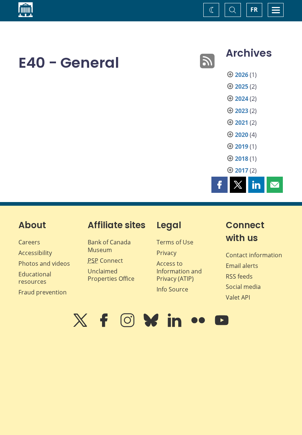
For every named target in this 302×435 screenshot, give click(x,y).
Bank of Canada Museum (109, 246)
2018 (241, 159)
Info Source (172, 289)
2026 (241, 75)
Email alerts (242, 266)
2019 (241, 146)
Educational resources (34, 278)
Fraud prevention (42, 292)
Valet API (238, 297)
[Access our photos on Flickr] (199, 325)
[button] (219, 185)
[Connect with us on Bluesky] (152, 325)
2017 (241, 170)
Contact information (254, 255)
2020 (241, 135)
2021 (241, 123)
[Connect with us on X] (81, 325)
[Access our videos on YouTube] (222, 325)
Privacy (166, 253)
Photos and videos (44, 263)
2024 (241, 99)
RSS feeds (239, 276)
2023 (241, 111)
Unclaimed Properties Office (111, 275)
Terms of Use (175, 242)
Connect (105, 261)
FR (254, 10)
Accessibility (35, 253)
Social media (243, 287)
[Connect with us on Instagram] (128, 325)
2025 (241, 86)
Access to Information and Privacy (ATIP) (179, 271)
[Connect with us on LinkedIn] (175, 325)
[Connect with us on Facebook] (104, 325)
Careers (29, 242)
